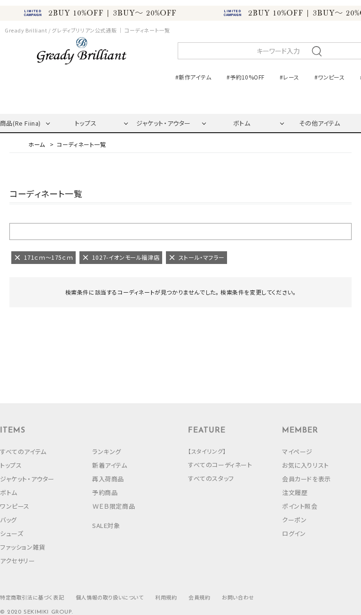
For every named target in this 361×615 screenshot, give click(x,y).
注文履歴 (294, 492)
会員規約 (199, 597)
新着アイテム (109, 465)
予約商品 (105, 492)
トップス (85, 123)
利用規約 (166, 597)
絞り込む (180, 231)
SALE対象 (106, 525)
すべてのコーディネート (220, 464)
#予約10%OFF (245, 77)
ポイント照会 (300, 506)
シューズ (11, 533)
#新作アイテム (193, 77)
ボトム (242, 123)
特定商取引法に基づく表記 (32, 597)
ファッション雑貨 (23, 547)
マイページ (297, 451)
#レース (289, 77)
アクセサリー (17, 560)
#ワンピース (329, 77)
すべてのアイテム (23, 451)
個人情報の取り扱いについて (110, 597)
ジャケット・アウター (163, 123)
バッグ (8, 519)
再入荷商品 (108, 478)
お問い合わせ (238, 597)
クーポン (294, 519)
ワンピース (15, 506)
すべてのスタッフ (211, 478)
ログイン (294, 533)
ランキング (106, 451)
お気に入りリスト (305, 465)
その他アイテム (319, 123)
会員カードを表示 (306, 478)
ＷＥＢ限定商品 (113, 506)
